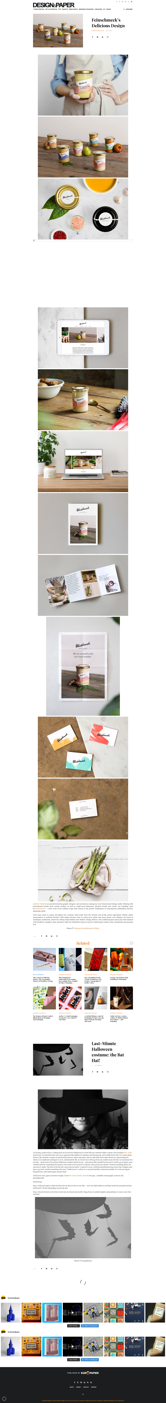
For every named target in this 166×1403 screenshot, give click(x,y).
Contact (86, 1387)
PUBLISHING (98, 9)
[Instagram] (119, 1)
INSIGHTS (65, 9)
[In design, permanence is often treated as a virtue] (155, 1313)
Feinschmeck (40, 909)
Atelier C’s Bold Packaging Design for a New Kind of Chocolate (68, 1017)
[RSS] (87, 1382)
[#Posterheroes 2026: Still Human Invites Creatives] (73, 1313)
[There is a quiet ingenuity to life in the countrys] (52, 1313)
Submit (78, 1387)
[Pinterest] (122, 1)
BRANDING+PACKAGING (86, 9)
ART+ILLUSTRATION (51, 9)
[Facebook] (116, 1)
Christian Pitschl (80, 928)
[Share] (92, 37)
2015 (129, 1153)
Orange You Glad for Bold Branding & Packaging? (119, 978)
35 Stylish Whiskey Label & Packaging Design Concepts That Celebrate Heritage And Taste (94, 1018)
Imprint (93, 1387)
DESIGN (108, 9)
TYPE (59, 9)
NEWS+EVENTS (73, 9)
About (72, 1387)
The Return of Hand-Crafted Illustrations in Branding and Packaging (43, 1017)
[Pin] (97, 37)
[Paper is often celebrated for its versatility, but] (11, 1313)
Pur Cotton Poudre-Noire (78, 1176)
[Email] (107, 37)
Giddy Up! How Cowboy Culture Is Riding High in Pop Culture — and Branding (119, 1018)
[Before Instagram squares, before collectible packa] (114, 1313)
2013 (125, 1153)
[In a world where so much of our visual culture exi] (31, 1313)
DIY (104, 9)
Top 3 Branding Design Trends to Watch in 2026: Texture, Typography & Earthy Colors (93, 980)
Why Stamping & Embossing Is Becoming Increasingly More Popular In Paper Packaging (68, 980)
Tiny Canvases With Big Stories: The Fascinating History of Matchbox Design (43, 979)
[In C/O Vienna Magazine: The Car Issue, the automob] (93, 1313)
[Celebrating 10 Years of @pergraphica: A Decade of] (134, 1313)
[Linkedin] (125, 1)
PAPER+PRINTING (39, 9)
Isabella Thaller (39, 904)
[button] (4, 1399)
